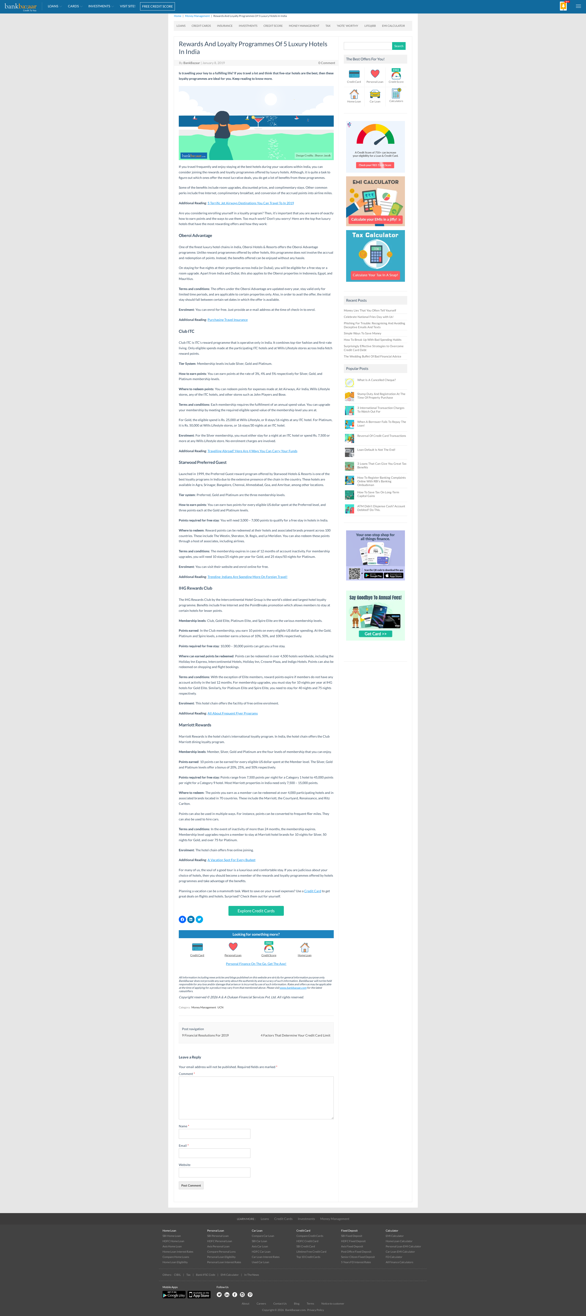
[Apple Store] (198, 1297)
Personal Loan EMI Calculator (403, 1246)
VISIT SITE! (128, 6)
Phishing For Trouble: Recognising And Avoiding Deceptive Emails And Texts (374, 325)
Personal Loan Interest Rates (224, 1262)
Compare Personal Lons (221, 1251)
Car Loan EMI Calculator (400, 1251)
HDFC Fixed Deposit (353, 1241)
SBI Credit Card (305, 1246)
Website (184, 1165)
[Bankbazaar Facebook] (234, 1295)
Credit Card (312, 891)
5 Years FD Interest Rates (356, 1262)
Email (184, 1145)
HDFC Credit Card (307, 1241)
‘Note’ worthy (347, 25)
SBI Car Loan (259, 1241)
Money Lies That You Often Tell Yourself (370, 310)
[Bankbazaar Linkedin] (226, 1295)
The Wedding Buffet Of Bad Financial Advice (372, 356)
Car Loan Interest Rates (265, 1257)
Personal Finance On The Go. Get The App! (256, 964)
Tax (328, 25)
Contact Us (280, 1303)
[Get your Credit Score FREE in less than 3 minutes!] (375, 174)
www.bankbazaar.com (293, 987)
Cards (73, 6)
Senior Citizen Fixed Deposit (358, 1257)
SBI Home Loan (172, 1236)
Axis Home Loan (172, 1246)
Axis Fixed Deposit (352, 1246)
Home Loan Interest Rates (178, 1251)
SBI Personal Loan (218, 1236)
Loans (53, 6)
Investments (99, 6)
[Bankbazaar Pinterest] (250, 1295)
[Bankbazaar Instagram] (242, 1295)
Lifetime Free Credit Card (311, 1251)
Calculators (396, 101)
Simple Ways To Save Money (362, 333)
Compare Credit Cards (309, 1236)
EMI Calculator (393, 25)
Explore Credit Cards (256, 910)
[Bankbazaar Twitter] (219, 1295)
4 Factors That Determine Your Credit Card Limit (295, 1035)
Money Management (197, 16)
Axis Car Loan (260, 1246)
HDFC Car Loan (261, 1251)
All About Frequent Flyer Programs (233, 713)
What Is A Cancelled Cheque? (376, 380)
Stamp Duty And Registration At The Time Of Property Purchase (381, 395)
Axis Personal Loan (218, 1246)
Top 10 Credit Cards (308, 1257)
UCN (220, 1007)
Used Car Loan (260, 1262)
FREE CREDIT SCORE (157, 6)
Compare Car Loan (263, 1236)
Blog (296, 1303)
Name (184, 1126)
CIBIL (177, 1274)
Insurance (225, 25)
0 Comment (326, 63)
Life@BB (370, 25)
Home (177, 16)
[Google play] (174, 1297)
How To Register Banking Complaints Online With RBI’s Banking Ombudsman (381, 481)
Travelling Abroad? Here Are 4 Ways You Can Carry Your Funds (252, 451)
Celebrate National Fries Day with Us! (368, 317)
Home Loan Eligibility (175, 1262)
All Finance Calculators (399, 1262)
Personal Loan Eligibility (221, 1257)
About (245, 1303)
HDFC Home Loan (173, 1241)
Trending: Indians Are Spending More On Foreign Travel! (248, 577)
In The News (251, 1274)
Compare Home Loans (176, 1257)
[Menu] (579, 6)
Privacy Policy (315, 1310)
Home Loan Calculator (399, 1241)
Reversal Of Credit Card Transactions (381, 436)
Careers (261, 1303)
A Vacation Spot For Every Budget (231, 860)
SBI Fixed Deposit (351, 1236)
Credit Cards (201, 25)
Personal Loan (233, 955)
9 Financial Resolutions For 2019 (205, 1035)
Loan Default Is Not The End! (376, 449)
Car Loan (375, 101)
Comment (187, 1074)
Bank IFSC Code (205, 1274)
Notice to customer (332, 1303)
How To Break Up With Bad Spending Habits (373, 339)
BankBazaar (191, 63)
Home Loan (305, 955)
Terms (310, 1303)
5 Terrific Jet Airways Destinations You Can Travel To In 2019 (251, 203)
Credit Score (273, 25)
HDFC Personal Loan (219, 1241)
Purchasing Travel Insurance (228, 320)
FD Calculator (394, 1257)
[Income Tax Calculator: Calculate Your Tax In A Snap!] (375, 283)
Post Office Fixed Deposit (356, 1251)
